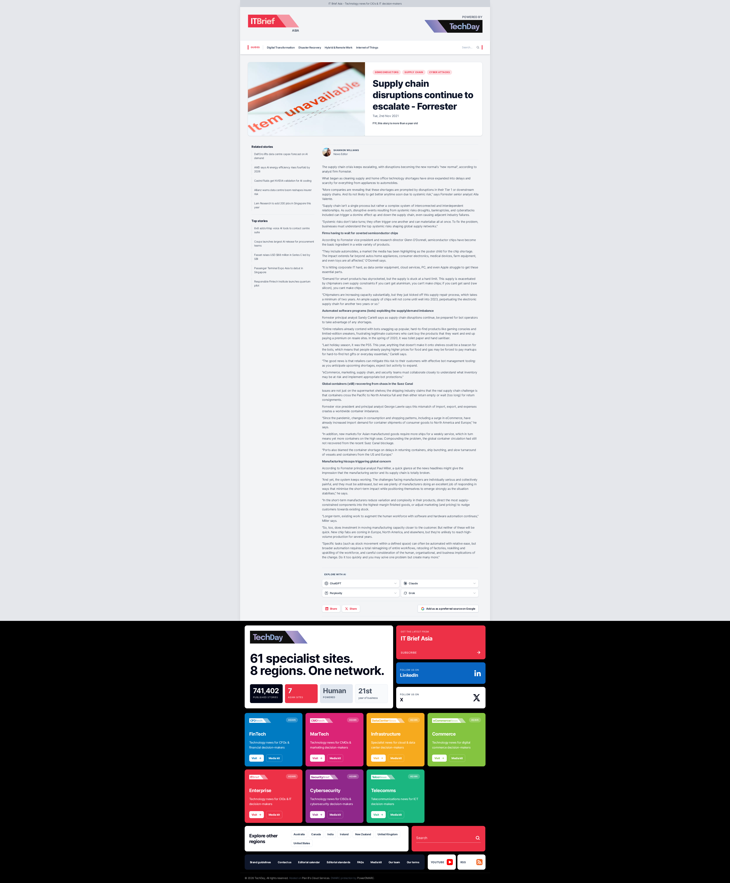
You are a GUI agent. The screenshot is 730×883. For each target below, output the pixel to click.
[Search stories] (478, 838)
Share (333, 608)
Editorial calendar (309, 862)
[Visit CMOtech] (327, 721)
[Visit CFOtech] (266, 721)
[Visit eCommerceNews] (449, 721)
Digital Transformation (281, 47)
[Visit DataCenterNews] (388, 721)
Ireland (344, 834)
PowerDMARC (365, 878)
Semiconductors (386, 72)
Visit (254, 758)
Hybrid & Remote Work (338, 47)
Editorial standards (338, 862)
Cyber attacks (439, 72)
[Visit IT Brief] (266, 777)
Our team (394, 862)
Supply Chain (414, 72)
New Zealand (363, 834)
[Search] (478, 47)
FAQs (360, 862)
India (330, 834)
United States (302, 843)
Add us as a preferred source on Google (450, 608)
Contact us (284, 862)
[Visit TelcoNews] (388, 777)
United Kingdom (388, 834)
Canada (316, 834)
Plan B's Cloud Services (315, 878)
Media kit (274, 758)
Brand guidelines (260, 862)
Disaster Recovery (309, 47)
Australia (299, 834)
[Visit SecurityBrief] (327, 777)
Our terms (413, 862)
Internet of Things (367, 47)
